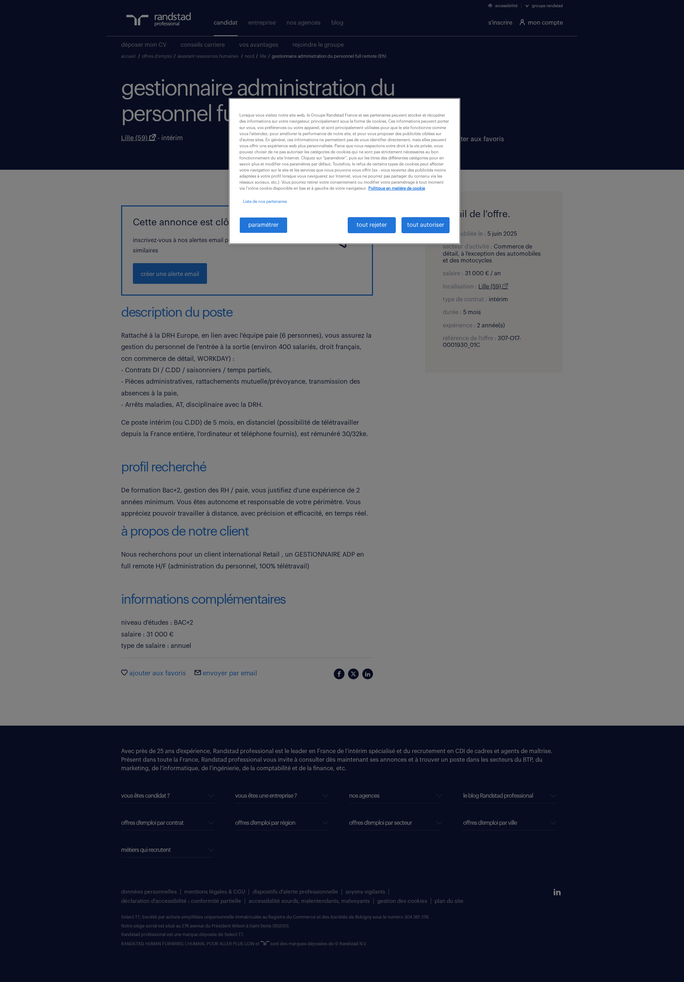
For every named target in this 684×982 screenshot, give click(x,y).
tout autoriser (425, 225)
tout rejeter (372, 225)
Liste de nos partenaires (265, 202)
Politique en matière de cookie (396, 188)
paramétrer (263, 225)
